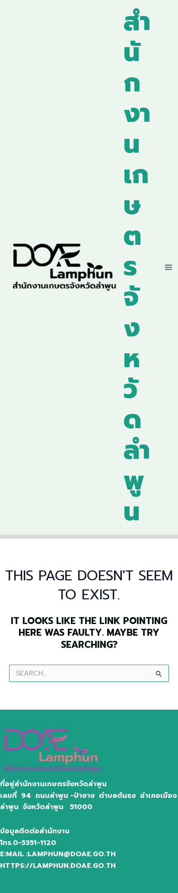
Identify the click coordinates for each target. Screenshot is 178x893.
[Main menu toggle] (168, 267)
